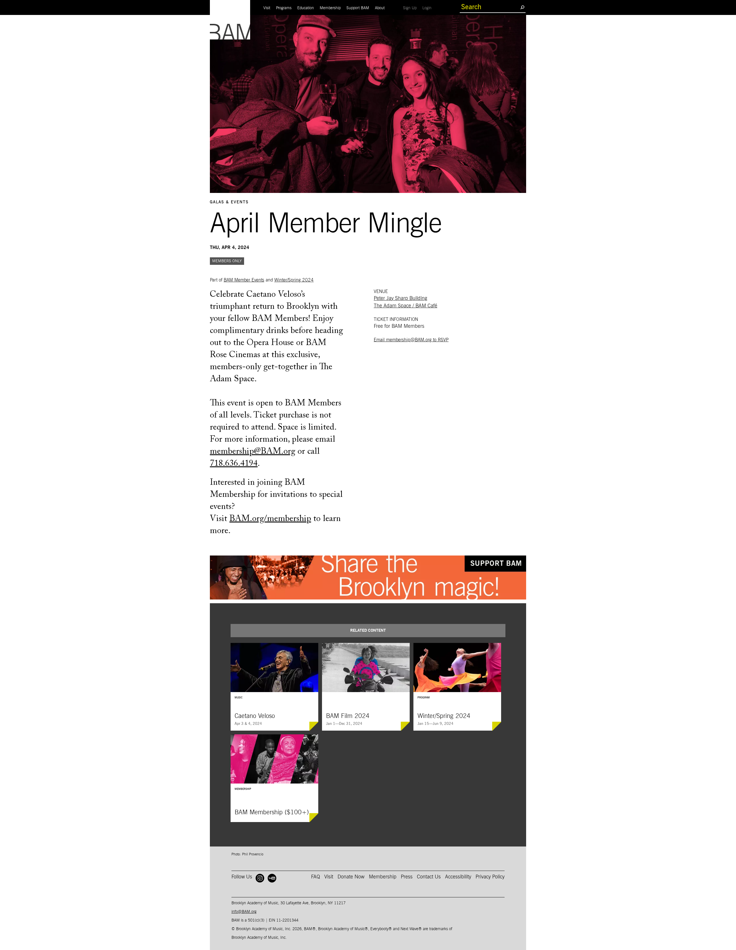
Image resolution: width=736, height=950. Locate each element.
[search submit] (522, 7)
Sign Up (411, 8)
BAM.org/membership (270, 519)
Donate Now (351, 877)
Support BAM (357, 8)
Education (305, 8)
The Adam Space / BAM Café (405, 306)
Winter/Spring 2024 (294, 280)
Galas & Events (229, 202)
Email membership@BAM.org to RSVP (411, 340)
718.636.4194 (234, 463)
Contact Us (429, 877)
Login (428, 8)
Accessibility (458, 877)
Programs (284, 8)
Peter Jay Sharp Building (400, 298)
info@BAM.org (243, 912)
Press (407, 877)
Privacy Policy (490, 877)
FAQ (315, 877)
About (380, 8)
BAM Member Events (244, 280)
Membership (330, 8)
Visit (266, 8)
